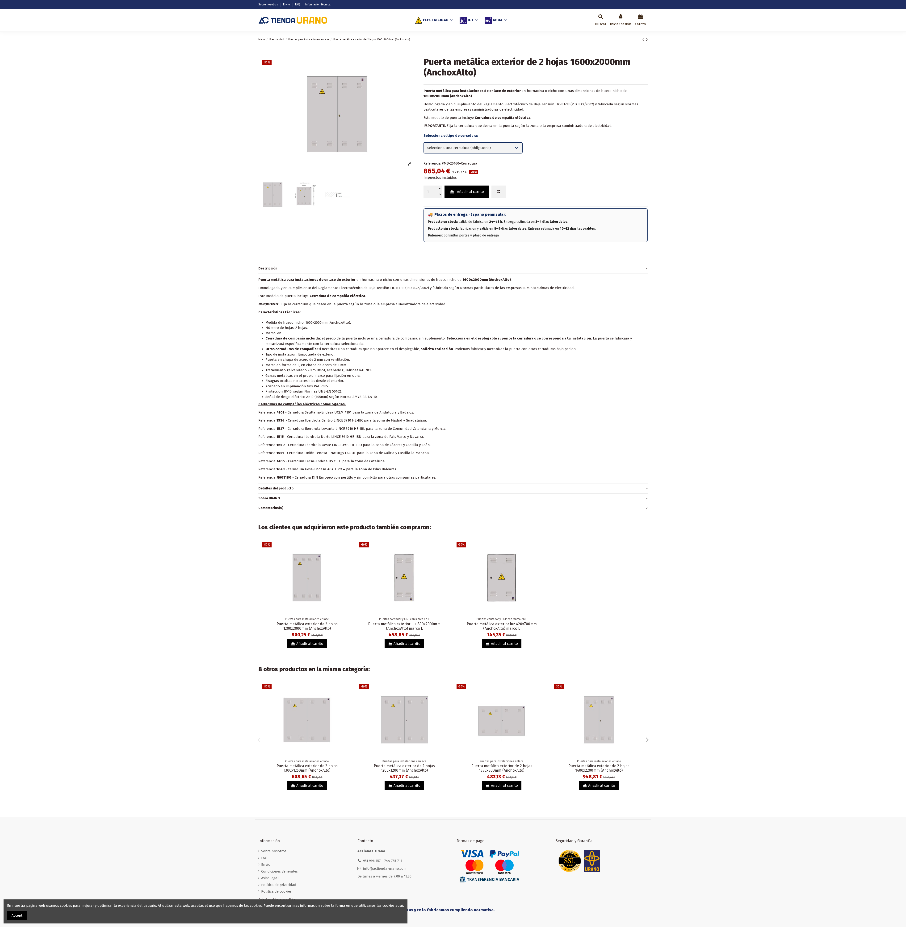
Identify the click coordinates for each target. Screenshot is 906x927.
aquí (399, 905)
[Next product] (647, 39)
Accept (17, 915)
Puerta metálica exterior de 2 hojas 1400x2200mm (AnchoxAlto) (598, 768)
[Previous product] (644, 39)
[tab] (453, 269)
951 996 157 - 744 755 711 (382, 861)
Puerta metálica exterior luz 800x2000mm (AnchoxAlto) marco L (404, 626)
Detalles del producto (276, 488)
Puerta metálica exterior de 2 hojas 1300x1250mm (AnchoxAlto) (307, 768)
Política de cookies (276, 891)
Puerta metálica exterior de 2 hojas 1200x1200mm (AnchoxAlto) (404, 768)
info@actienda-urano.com (385, 868)
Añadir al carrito (470, 192)
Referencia (432, 163)
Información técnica (318, 4)
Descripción (267, 268)
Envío (287, 4)
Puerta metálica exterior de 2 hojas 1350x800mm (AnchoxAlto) (501, 768)
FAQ (298, 4)
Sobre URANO (269, 498)
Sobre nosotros (268, 4)
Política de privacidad (278, 885)
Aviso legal (270, 878)
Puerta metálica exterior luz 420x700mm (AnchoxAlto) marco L (502, 626)
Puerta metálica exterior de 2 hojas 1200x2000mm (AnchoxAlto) (307, 626)
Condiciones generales (279, 871)
